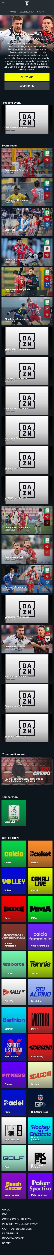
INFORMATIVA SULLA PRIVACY (20, 1224)
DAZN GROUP (10, 1233)
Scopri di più (27, 85)
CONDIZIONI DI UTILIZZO (16, 1219)
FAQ (4, 1214)
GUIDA (6, 1209)
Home (13, 12)
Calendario (27, 12)
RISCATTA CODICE (13, 1238)
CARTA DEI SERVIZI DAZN (17, 1228)
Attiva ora (27, 76)
